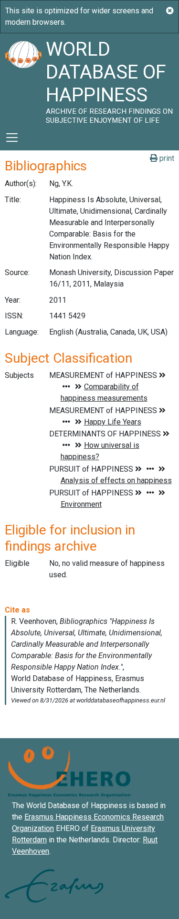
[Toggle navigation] (12, 137)
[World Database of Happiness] (23, 79)
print (166, 158)
